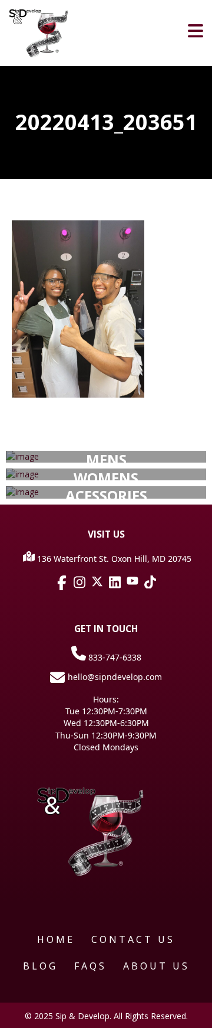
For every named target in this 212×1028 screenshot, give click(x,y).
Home (56, 939)
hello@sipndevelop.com (115, 676)
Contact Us (133, 939)
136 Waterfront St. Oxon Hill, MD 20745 (113, 558)
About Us (156, 965)
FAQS (90, 965)
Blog (40, 965)
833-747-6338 (113, 657)
